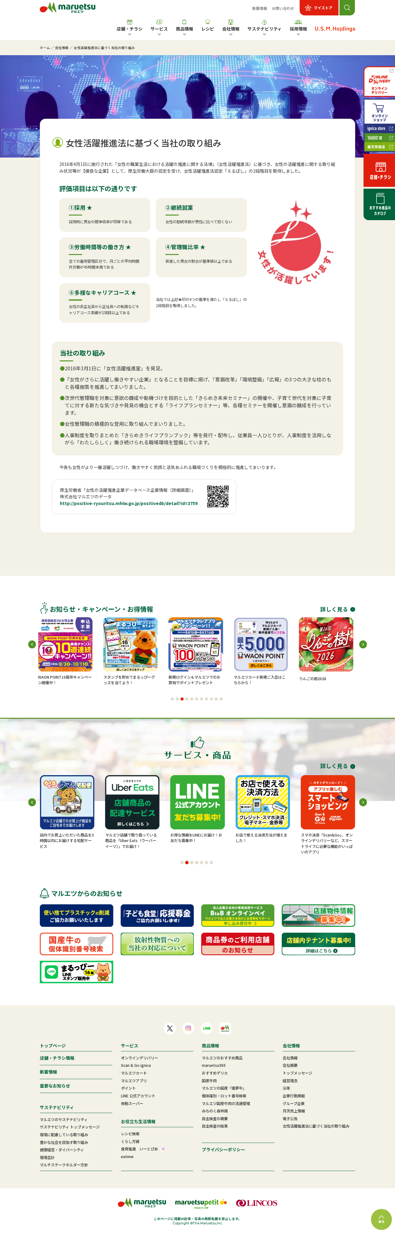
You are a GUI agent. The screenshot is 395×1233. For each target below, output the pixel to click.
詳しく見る (334, 609)
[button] (172, 699)
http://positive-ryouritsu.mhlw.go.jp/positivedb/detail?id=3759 (129, 503)
